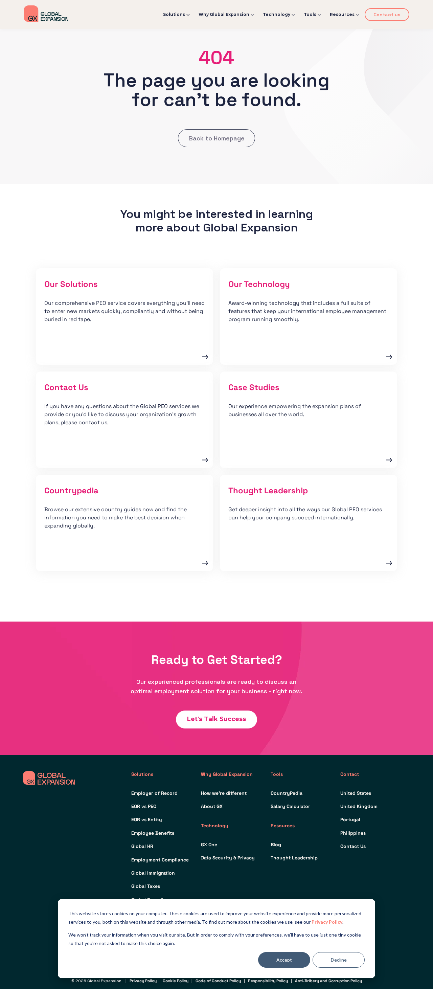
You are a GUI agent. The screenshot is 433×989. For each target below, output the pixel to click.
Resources (342, 14)
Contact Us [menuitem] (353, 846)
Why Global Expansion (224, 14)
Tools (310, 14)
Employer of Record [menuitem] (154, 793)
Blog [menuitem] (276, 844)
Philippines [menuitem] (353, 833)
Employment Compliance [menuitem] (160, 860)
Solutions (174, 14)
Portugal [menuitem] (350, 819)
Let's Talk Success (216, 719)
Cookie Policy (175, 981)
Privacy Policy (327, 922)
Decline (339, 960)
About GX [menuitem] (212, 806)
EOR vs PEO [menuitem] (143, 806)
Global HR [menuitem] (142, 846)
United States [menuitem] (355, 793)
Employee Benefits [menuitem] (152, 833)
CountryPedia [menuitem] (286, 793)
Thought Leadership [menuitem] (294, 858)
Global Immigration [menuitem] (153, 873)
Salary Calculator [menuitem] (290, 806)
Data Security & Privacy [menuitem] (228, 858)
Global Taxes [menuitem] (145, 886)
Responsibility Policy (268, 981)
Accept (284, 960)
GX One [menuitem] (209, 844)
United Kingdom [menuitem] (359, 806)
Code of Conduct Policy (218, 981)
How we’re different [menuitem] (224, 793)
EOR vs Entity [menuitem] (146, 819)
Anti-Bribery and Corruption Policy (328, 981)
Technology (276, 14)
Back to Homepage (217, 138)
